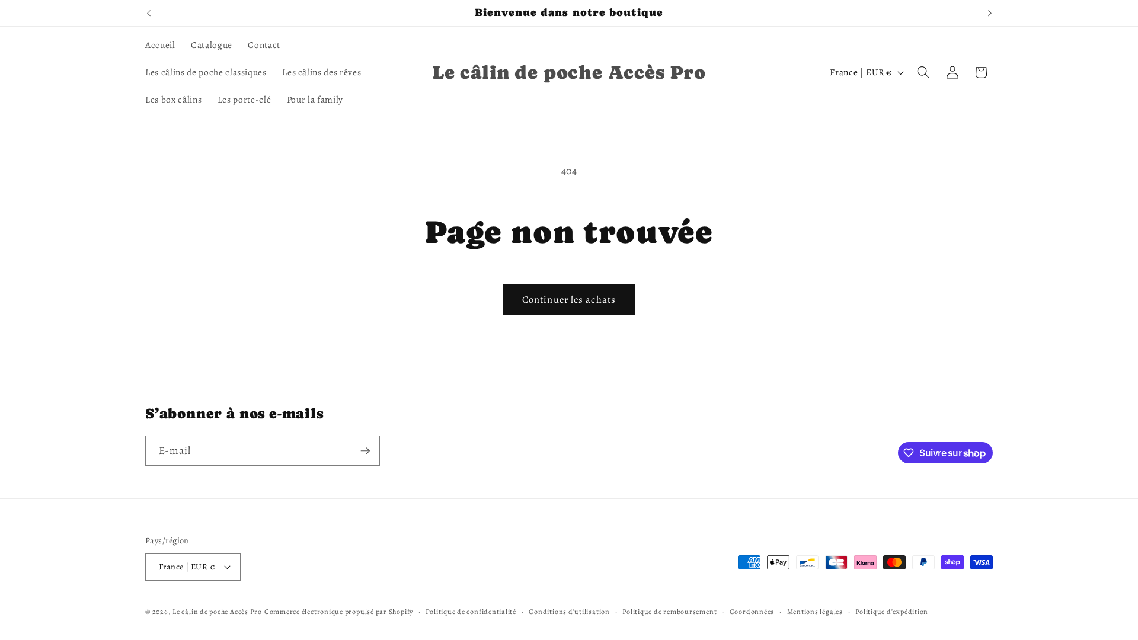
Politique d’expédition (891, 611)
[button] (923, 72)
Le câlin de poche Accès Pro (217, 611)
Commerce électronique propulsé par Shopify (338, 611)
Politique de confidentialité (471, 611)
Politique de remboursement (669, 611)
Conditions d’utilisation (569, 611)
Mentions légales (815, 611)
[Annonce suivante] (990, 13)
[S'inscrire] (365, 451)
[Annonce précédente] (149, 13)
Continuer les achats (569, 299)
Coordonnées (752, 611)
